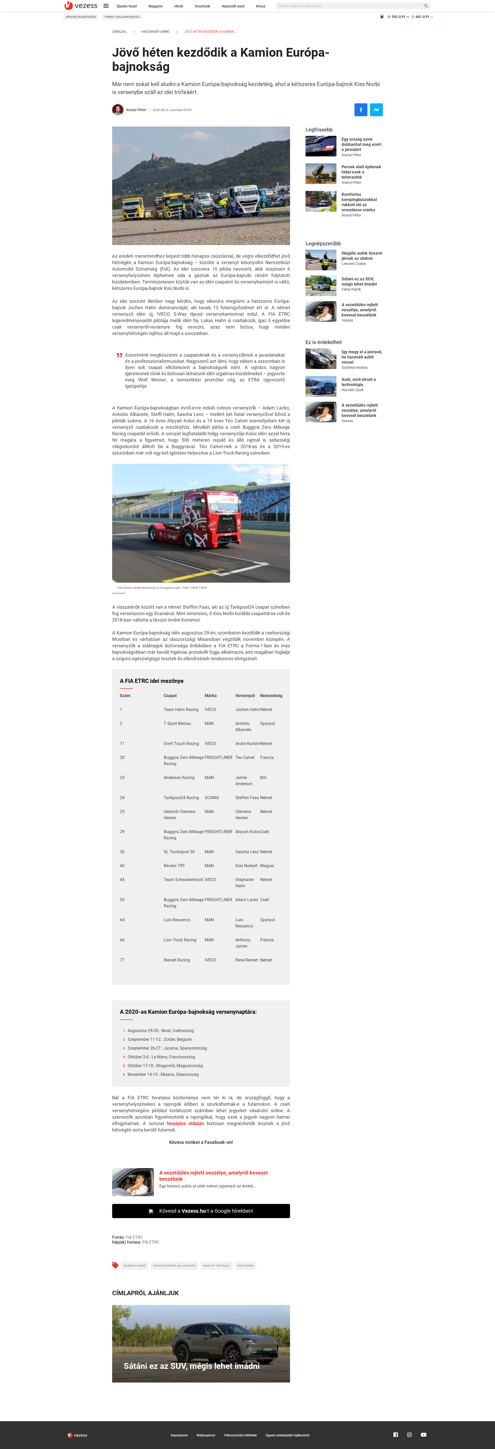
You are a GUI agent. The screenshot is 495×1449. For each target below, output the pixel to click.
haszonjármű (135, 1265)
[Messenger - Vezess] (376, 109)
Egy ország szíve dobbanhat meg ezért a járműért (361, 144)
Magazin (155, 6)
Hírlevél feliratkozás (81, 16)
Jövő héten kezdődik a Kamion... (209, 31)
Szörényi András (355, 367)
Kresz (261, 6)
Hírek (178, 6)
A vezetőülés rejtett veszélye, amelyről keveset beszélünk (360, 309)
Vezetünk (202, 6)
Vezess (347, 320)
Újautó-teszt (127, 6)
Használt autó (233, 6)
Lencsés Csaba (354, 264)
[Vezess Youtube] (423, 1423)
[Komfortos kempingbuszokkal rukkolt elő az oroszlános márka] (321, 201)
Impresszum (179, 1435)
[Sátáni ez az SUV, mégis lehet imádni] (321, 285)
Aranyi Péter (136, 110)
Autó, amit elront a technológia (359, 382)
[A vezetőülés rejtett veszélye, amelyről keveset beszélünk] (321, 311)
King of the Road (216, 1265)
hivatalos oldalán (185, 1123)
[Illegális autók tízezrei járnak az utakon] (321, 259)
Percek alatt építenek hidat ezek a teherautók (361, 172)
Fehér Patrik (351, 289)
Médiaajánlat (206, 1435)
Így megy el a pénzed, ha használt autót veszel (362, 357)
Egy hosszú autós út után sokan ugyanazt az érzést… (207, 1186)
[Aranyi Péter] (117, 109)
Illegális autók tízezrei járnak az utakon (362, 256)
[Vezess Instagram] (409, 1423)
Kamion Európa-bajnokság (174, 1265)
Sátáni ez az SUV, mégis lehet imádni (359, 282)
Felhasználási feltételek (240, 1435)
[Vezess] (80, 6)
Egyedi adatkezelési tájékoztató (288, 1435)
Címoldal (119, 31)
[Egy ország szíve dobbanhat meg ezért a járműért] (321, 145)
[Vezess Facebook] (395, 1423)
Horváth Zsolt (353, 390)
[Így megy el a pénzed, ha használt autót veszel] (321, 358)
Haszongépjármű (155, 31)
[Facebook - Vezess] (360, 109)
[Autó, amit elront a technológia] (321, 386)
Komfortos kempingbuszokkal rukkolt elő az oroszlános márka (359, 202)
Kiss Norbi (246, 1265)
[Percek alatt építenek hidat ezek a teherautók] (321, 173)
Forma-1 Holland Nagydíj (122, 16)
